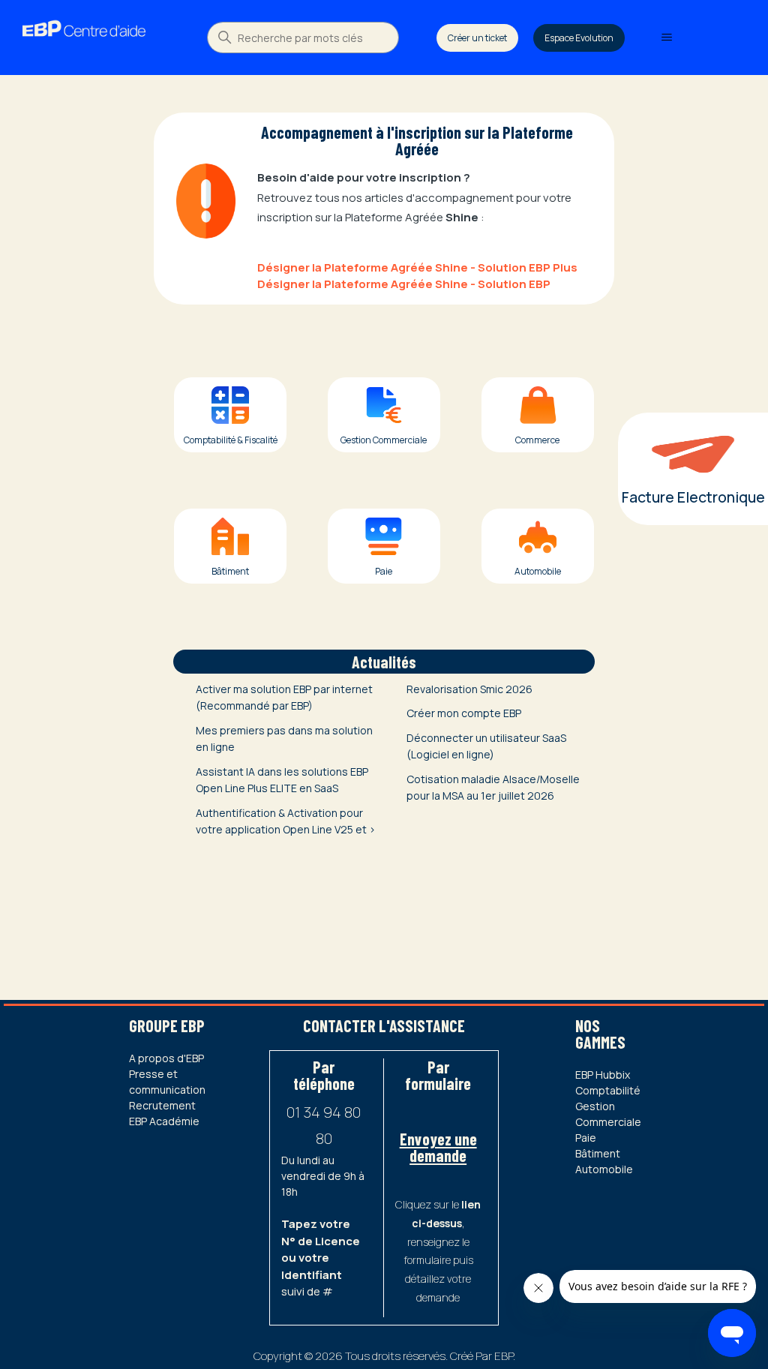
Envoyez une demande (438, 1147)
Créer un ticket (477, 38)
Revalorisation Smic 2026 (469, 689)
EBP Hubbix (602, 1074)
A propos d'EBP (166, 1058)
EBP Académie (164, 1121)
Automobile (604, 1169)
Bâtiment (597, 1153)
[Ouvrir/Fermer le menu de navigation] (666, 38)
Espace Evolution (579, 38)
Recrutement (162, 1105)
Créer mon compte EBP (463, 713)
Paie (585, 1137)
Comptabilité (607, 1090)
